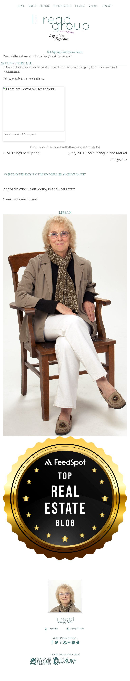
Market (93, 6)
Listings (45, 6)
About (32, 6)
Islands (80, 6)
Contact (107, 6)
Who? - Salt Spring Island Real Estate (47, 189)
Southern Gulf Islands (53, 67)
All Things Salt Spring (21, 153)
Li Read (96, 147)
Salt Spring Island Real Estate (62, 147)
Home (21, 6)
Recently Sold (62, 6)
